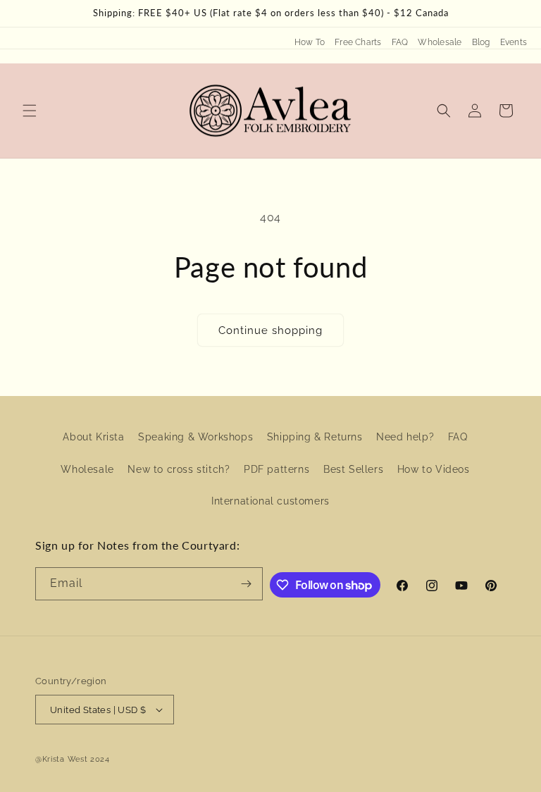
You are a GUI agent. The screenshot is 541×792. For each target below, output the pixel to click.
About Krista (93, 437)
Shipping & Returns (315, 437)
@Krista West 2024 (72, 759)
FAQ (400, 42)
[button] (29, 110)
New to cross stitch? (179, 469)
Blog (481, 42)
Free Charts (358, 42)
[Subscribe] (246, 583)
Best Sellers (353, 469)
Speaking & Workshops (195, 437)
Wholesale (439, 42)
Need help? (405, 437)
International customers (270, 501)
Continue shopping (270, 330)
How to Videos (433, 469)
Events (513, 42)
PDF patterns (276, 469)
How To (309, 42)
